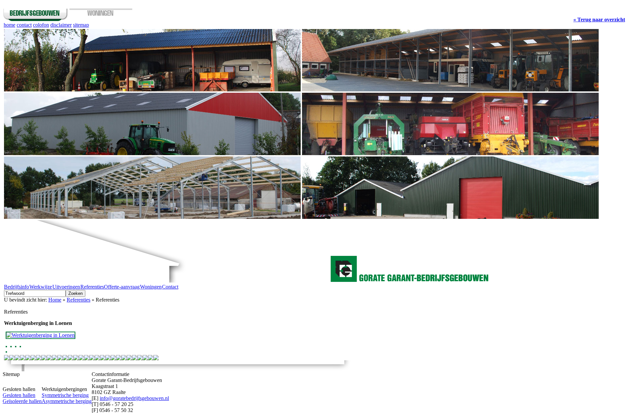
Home (54, 300)
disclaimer (61, 25)
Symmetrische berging (65, 395)
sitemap (81, 25)
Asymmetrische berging (67, 401)
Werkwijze (40, 287)
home (9, 25)
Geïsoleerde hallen (22, 401)
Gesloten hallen (19, 395)
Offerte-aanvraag (122, 287)
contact (24, 25)
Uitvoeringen (66, 287)
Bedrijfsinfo (16, 287)
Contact (170, 287)
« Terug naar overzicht (599, 19)
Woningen (151, 287)
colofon (41, 25)
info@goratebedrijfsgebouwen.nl (134, 398)
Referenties (92, 287)
